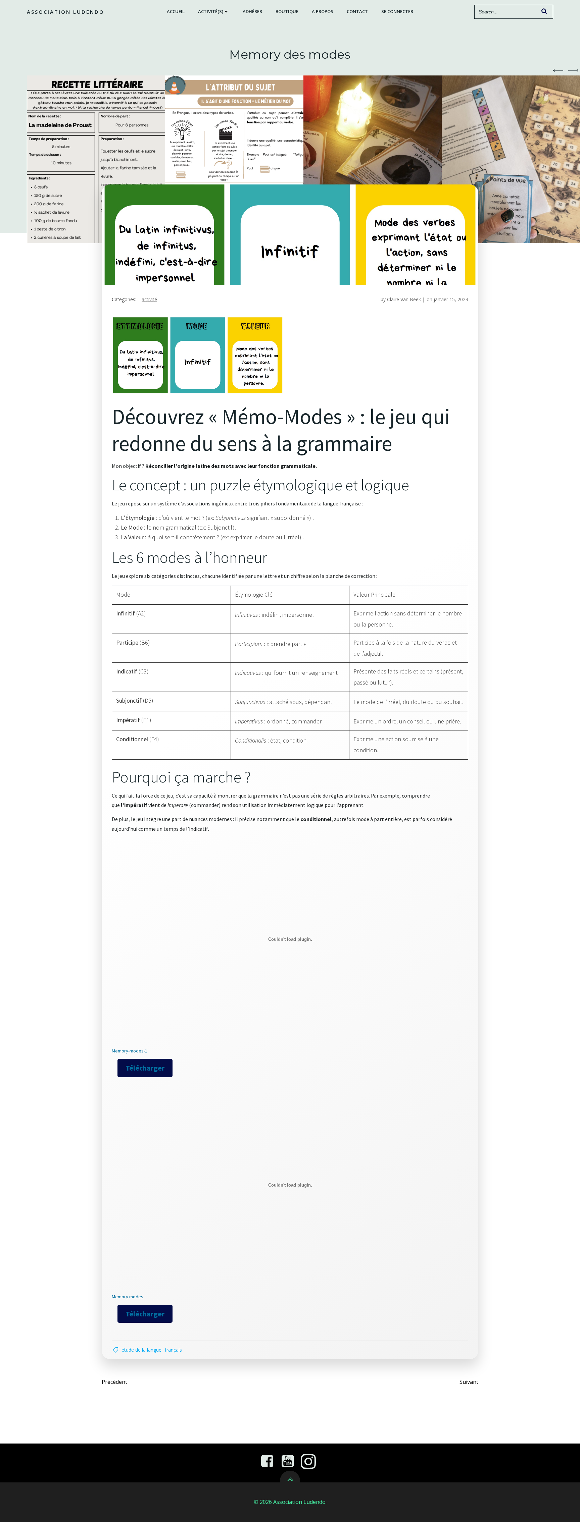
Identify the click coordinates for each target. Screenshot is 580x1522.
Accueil (176, 11)
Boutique (287, 11)
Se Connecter (397, 11)
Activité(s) (210, 11)
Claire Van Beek (404, 299)
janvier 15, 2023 (451, 299)
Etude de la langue (141, 1350)
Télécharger (145, 1068)
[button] (558, 70)
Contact (357, 11)
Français (173, 1350)
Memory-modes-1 (129, 1051)
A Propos (322, 11)
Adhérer (252, 11)
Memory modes (127, 1297)
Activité (149, 299)
